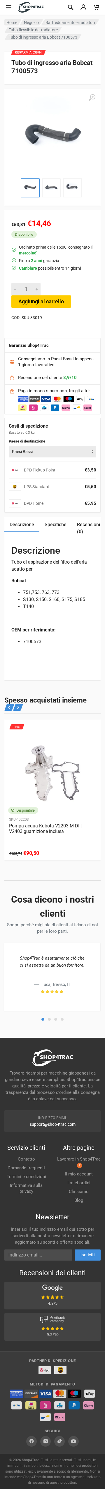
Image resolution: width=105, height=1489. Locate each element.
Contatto (26, 1159)
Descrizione (22, 524)
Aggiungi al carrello (41, 301)
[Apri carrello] (96, 7)
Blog (78, 1200)
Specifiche (55, 524)
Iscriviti (87, 1254)
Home (11, 22)
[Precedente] (9, 707)
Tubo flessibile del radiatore (33, 29)
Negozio (31, 22)
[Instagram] (45, 1441)
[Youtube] (73, 1441)
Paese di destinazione (27, 441)
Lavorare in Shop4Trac (79, 1161)
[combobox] (52, 451)
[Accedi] (83, 7)
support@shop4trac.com (53, 1124)
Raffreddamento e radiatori (70, 22)
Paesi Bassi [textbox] (22, 451)
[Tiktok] (59, 1441)
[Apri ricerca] (70, 7)
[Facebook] (31, 1441)
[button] (43, 1019)
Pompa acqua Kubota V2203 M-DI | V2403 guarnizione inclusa (45, 828)
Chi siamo (79, 1191)
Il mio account (79, 1174)
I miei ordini (78, 1182)
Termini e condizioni (26, 1176)
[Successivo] (18, 707)
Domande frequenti (26, 1167)
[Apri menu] (8, 7)
